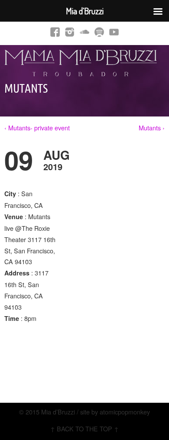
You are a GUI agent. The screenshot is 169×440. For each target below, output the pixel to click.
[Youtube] (114, 31)
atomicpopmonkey (125, 411)
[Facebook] (55, 31)
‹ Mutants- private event (37, 127)
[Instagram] (70, 31)
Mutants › (152, 127)
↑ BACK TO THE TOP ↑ (84, 428)
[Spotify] (99, 31)
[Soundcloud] (84, 31)
